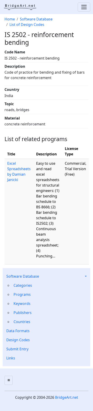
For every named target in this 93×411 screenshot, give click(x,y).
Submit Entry (17, 348)
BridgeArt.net (66, 397)
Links (10, 358)
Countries (22, 321)
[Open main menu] (9, 380)
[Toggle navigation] (84, 7)
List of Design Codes (26, 24)
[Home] (22, 7)
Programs (22, 294)
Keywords (22, 303)
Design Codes (18, 339)
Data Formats (18, 330)
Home (10, 19)
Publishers (23, 312)
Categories (23, 285)
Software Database (22, 276)
